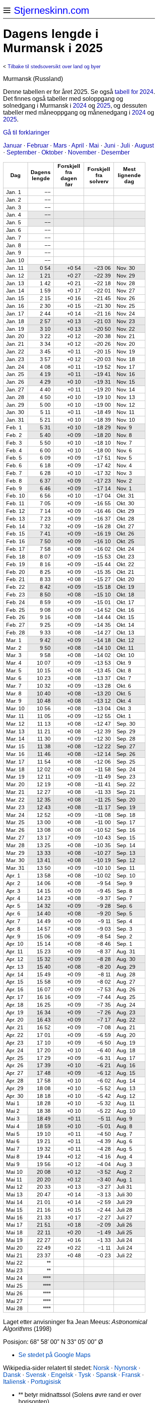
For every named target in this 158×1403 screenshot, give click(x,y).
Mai (94, 145)
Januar (12, 145)
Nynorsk (125, 1368)
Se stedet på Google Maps (54, 1355)
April (77, 145)
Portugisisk (46, 1381)
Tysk (84, 1375)
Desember (115, 152)
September (21, 152)
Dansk (12, 1375)
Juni (109, 145)
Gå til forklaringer (26, 132)
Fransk (131, 1375)
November (82, 152)
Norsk (101, 1368)
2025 (103, 105)
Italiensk (14, 1381)
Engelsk (62, 1375)
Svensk (36, 1375)
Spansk (106, 1375)
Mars (60, 145)
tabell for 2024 (134, 92)
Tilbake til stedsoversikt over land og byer (54, 66)
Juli (125, 145)
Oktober (52, 152)
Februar (37, 145)
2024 (80, 105)
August (144, 145)
